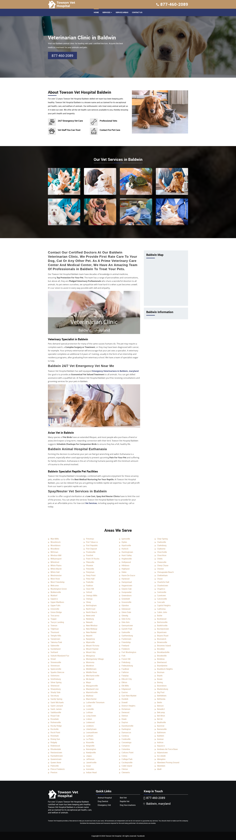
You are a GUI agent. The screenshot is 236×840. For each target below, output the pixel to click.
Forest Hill (126, 659)
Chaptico (161, 588)
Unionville (55, 609)
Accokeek (161, 755)
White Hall (55, 572)
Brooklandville (163, 652)
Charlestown (162, 585)
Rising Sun (55, 739)
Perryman (90, 572)
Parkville (89, 582)
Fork (123, 655)
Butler (159, 615)
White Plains (56, 565)
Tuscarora (55, 615)
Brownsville (162, 642)
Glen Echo (126, 619)
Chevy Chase (162, 565)
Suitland (54, 652)
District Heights (128, 705)
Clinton (125, 769)
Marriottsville (92, 692)
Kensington (91, 749)
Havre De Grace (128, 575)
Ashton (160, 742)
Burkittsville (162, 625)
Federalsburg (127, 665)
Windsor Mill (56, 555)
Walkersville (56, 592)
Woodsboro (55, 545)
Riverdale (55, 735)
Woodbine (55, 548)
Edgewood (126, 689)
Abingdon (161, 759)
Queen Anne (56, 762)
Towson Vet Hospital (113, 836)
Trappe (53, 619)
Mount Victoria (92, 645)
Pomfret (89, 555)
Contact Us (137, 12)
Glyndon (125, 605)
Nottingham (91, 605)
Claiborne (161, 548)
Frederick (126, 649)
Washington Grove (59, 588)
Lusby (88, 705)
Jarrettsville (91, 762)
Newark (89, 622)
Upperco (54, 598)
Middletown (91, 669)
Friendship (126, 642)
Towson (54, 625)
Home (96, 12)
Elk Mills (125, 685)
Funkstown (126, 639)
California (161, 609)
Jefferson (90, 759)
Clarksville (161, 542)
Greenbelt (126, 598)
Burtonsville (162, 622)
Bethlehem (161, 695)
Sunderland (55, 649)
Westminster (56, 575)
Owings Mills (91, 595)
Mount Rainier (92, 649)
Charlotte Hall (163, 582)
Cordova (125, 735)
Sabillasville (56, 712)
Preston (54, 772)
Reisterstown (56, 752)
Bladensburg (162, 689)
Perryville (90, 568)
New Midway (91, 628)
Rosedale (55, 719)
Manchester (91, 699)
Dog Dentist (103, 801)
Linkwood (90, 722)
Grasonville (126, 602)
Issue (88, 765)
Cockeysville (127, 762)
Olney (88, 602)
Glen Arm (126, 622)
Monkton (90, 665)
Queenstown (56, 759)
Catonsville (162, 598)
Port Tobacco (92, 542)
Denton (125, 715)
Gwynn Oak (127, 588)
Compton (126, 745)
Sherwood (55, 685)
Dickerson (126, 709)
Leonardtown (92, 732)
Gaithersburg (127, 635)
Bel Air (160, 719)
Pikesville (90, 562)
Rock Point (55, 732)
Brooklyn (161, 649)
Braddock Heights (165, 669)
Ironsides (90, 769)
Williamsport (56, 558)
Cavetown (161, 595)
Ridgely (54, 742)
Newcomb (90, 615)
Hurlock (125, 548)
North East (90, 609)
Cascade (161, 602)
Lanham (89, 735)
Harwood (125, 578)
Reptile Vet (124, 801)
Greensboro (127, 595)
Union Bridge (56, 612)
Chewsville (161, 562)
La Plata (89, 739)
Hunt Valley (127, 555)
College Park (127, 759)
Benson (160, 705)
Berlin (159, 702)
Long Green (91, 715)
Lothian (89, 712)
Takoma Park (56, 642)
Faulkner (125, 669)
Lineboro (90, 725)
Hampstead (127, 582)
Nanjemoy (90, 639)
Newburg (90, 619)
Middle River (91, 672)
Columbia (126, 749)
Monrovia (90, 662)
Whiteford (55, 562)
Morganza (90, 655)
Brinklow (161, 659)
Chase (159, 578)
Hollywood (126, 562)
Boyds (159, 675)
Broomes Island (164, 645)
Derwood (125, 712)
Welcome (55, 585)
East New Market (129, 695)
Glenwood (126, 609)
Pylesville (55, 765)
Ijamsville (126, 538)
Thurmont (55, 632)
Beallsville (161, 722)
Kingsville (90, 745)
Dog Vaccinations (128, 805)
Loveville (90, 709)
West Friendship (58, 582)
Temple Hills (56, 635)
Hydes (124, 542)
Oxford (89, 592)
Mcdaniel (90, 679)
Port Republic (92, 545)
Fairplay (125, 675)
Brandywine (162, 665)
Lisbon (89, 719)
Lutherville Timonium (95, 702)
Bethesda (161, 699)
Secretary (55, 695)
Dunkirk (125, 699)
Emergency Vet (104, 805)
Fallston (125, 672)
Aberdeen (161, 765)
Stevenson (55, 665)
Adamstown (162, 752)
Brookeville (162, 655)
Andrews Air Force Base (167, 749)
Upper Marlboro (57, 602)
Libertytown (91, 729)
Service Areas (122, 12)
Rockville (55, 729)
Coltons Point (127, 752)
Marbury (89, 695)
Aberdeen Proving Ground (168, 762)
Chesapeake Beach (165, 572)
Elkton (124, 682)
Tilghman (55, 628)
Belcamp (161, 712)
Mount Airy (91, 652)
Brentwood (162, 662)
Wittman (54, 552)
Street (53, 659)
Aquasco (161, 745)
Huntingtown (127, 552)
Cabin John (162, 612)
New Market (91, 632)
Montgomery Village (95, 659)
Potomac (90, 538)
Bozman (160, 672)
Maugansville (92, 685)
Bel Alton (161, 715)
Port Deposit (91, 548)
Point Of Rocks (92, 558)
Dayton (125, 722)
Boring (160, 682)
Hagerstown (127, 585)
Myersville (90, 642)
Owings (89, 598)
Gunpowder (127, 592)
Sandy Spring (56, 699)
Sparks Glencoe (57, 672)
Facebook (141, 836)
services (106, 12)
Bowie (159, 679)
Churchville (162, 552)
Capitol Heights (164, 605)
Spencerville (56, 669)
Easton (125, 692)
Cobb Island (127, 765)
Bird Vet (123, 797)
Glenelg (125, 615)
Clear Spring (162, 538)
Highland (125, 568)
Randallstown (57, 755)
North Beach (91, 612)
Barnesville (162, 729)
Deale (124, 719)
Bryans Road (162, 635)
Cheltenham (162, 575)
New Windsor (91, 625)
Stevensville (56, 662)
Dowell (124, 702)
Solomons (55, 675)
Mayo (88, 682)
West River (55, 578)
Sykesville (55, 645)
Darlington (126, 729)
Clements (126, 772)
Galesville (126, 632)
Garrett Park (127, 628)
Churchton (161, 555)
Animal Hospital (105, 797)
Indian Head (91, 772)
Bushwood (161, 619)
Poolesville (90, 552)
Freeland (125, 645)
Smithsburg (56, 679)
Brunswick (161, 639)
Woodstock (55, 542)
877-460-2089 (174, 4)
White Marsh (56, 568)
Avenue (160, 739)
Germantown (127, 625)
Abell (159, 769)
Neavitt (89, 635)
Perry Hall (90, 578)
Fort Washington (129, 652)
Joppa (89, 755)
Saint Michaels (57, 702)
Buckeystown (163, 628)
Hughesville (127, 558)
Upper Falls (55, 605)
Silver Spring (56, 682)
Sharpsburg (56, 689)
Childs (159, 558)
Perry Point (91, 575)
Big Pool (160, 692)
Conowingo (126, 742)
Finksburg (126, 662)
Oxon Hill (90, 588)
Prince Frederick (58, 769)
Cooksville (126, 739)
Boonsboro (162, 685)
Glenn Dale (126, 612)
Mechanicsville (92, 675)
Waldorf (54, 595)
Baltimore (161, 732)
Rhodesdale (56, 749)
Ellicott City (127, 679)
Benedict (161, 709)
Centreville (161, 592)
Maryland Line (92, 689)
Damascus (126, 732)
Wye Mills (55, 538)
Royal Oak (55, 715)
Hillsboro (125, 565)
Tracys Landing (57, 622)
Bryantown (162, 632)
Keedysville (91, 752)
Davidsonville (127, 725)
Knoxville (90, 742)
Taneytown (55, 639)
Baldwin (160, 735)
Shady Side (55, 692)
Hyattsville (126, 545)
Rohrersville (56, 722)
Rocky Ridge (56, 725)
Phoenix (89, 565)
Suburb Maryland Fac (60, 655)
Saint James (56, 709)
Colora (124, 755)
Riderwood (55, 745)
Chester (160, 568)
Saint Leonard (57, 705)
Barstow (160, 725)
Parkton (89, 585)
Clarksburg (161, 545)
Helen (124, 572)
